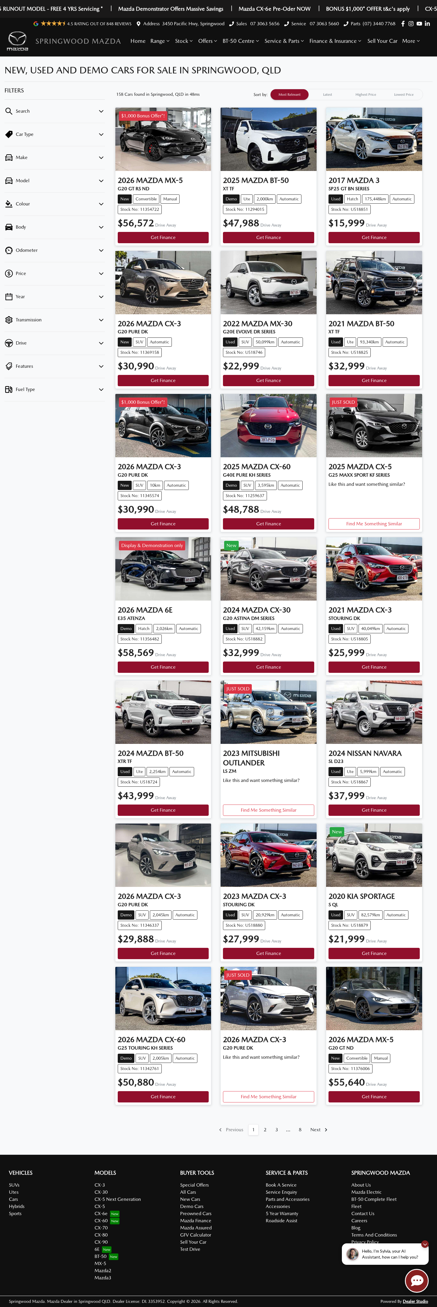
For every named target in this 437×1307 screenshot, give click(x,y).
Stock (181, 41)
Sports (15, 1213)
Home (138, 41)
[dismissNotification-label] (425, 1244)
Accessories (278, 1206)
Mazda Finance (195, 1220)
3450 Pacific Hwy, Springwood (193, 23)
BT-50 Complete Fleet (374, 1199)
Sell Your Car (382, 41)
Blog (355, 1228)
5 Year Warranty (282, 1213)
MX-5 (100, 1263)
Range (157, 41)
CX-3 (100, 1185)
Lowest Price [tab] (404, 94)
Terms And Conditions (374, 1235)
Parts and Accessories (287, 1199)
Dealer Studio (415, 1301)
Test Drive (190, 1249)
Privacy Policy (365, 1242)
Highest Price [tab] (366, 94)
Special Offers (194, 1185)
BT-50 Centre (238, 41)
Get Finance (163, 237)
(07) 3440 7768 (379, 23)
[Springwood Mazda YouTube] (420, 23)
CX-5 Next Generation (118, 1199)
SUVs (14, 1185)
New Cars (190, 1199)
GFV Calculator (195, 1235)
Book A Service (281, 1185)
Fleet (356, 1206)
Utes (13, 1192)
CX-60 (101, 1220)
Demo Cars (191, 1206)
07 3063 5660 (324, 23)
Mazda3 (103, 1278)
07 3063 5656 (264, 23)
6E (97, 1249)
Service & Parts (282, 41)
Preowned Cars (195, 1213)
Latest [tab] (327, 94)
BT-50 (100, 1256)
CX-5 (100, 1206)
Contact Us (362, 1213)
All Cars (188, 1192)
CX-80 (101, 1235)
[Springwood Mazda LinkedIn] (429, 23)
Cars (13, 1199)
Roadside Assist (281, 1220)
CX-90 (101, 1242)
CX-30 (101, 1192)
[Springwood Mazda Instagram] (412, 23)
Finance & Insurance (333, 41)
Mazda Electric (366, 1192)
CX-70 (101, 1228)
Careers (359, 1220)
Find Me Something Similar (374, 524)
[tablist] (346, 94)
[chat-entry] (417, 1281)
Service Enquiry (281, 1192)
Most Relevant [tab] (290, 94)
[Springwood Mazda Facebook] (404, 23)
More (408, 41)
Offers (205, 41)
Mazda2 (103, 1270)
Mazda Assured (196, 1228)
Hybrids (16, 1206)
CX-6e (101, 1213)
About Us (361, 1185)
